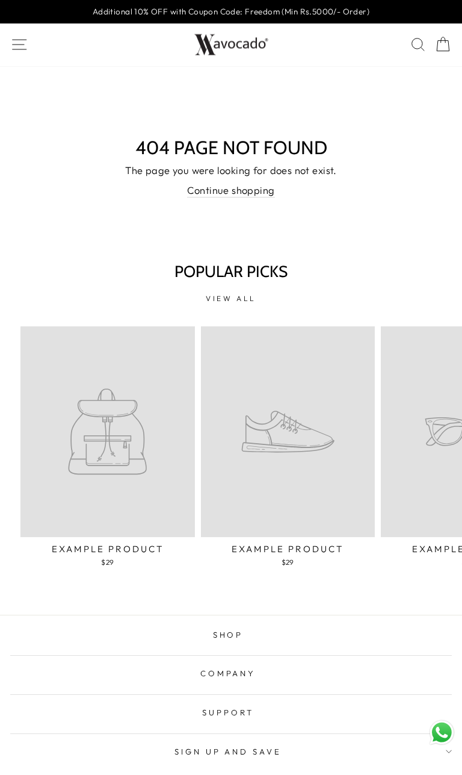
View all (231, 298)
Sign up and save (228, 751)
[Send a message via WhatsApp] (442, 732)
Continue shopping (230, 190)
